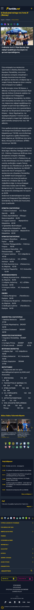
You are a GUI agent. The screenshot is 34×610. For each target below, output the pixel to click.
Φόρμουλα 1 (5, 544)
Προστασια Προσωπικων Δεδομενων (17, 589)
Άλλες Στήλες (15, 19)
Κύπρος (3, 553)
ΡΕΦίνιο (3, 536)
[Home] (13, 8)
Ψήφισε (29, 506)
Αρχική (2, 19)
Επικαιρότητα (5, 566)
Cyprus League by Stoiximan (10, 523)
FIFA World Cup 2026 (7, 527)
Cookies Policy (17, 591)
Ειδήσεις (8, 19)
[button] (2, 24)
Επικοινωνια (17, 585)
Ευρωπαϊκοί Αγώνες (7, 540)
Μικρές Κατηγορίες (7, 531)
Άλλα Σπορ (4, 549)
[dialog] (2, 607)
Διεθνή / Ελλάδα (6, 557)
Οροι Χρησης (17, 587)
